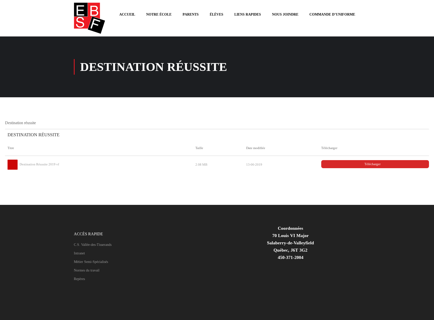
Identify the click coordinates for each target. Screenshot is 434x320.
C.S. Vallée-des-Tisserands (93, 245)
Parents (191, 14)
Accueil (127, 14)
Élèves (216, 14)
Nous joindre (285, 14)
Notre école (159, 14)
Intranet (79, 253)
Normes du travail (86, 270)
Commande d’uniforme (332, 14)
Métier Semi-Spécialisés (91, 262)
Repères (79, 279)
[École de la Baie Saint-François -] (94, 18)
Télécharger (372, 164)
